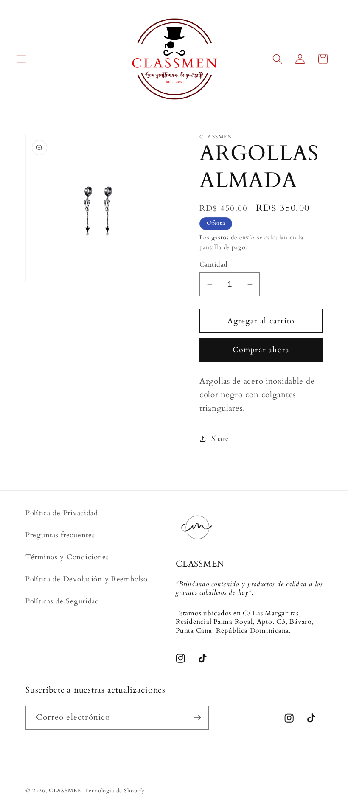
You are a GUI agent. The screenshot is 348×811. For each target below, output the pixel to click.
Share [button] (220, 438)
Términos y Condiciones (67, 557)
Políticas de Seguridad (62, 601)
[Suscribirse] (197, 718)
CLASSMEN (65, 790)
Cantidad (213, 264)
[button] (21, 59)
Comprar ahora (261, 350)
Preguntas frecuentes (60, 535)
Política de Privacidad (61, 513)
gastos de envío (233, 237)
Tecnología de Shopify (114, 790)
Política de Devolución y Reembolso (86, 579)
